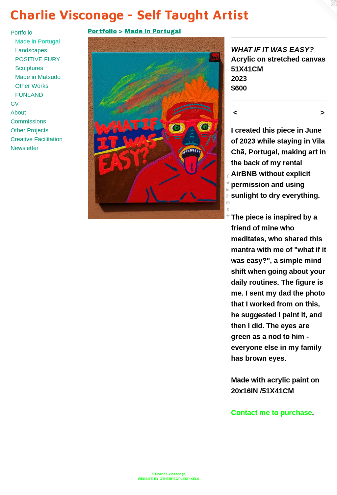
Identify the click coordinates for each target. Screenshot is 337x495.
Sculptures (29, 68)
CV (15, 103)
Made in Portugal (37, 41)
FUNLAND (29, 94)
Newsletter (25, 148)
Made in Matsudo (38, 77)
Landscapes (31, 50)
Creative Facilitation (37, 139)
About (18, 112)
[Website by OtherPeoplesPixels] (324, 13)
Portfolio (21, 32)
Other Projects (29, 130)
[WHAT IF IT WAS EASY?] (156, 128)
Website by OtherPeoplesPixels (168, 479)
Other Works (31, 86)
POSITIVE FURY (37, 59)
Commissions (28, 121)
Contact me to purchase (271, 412)
